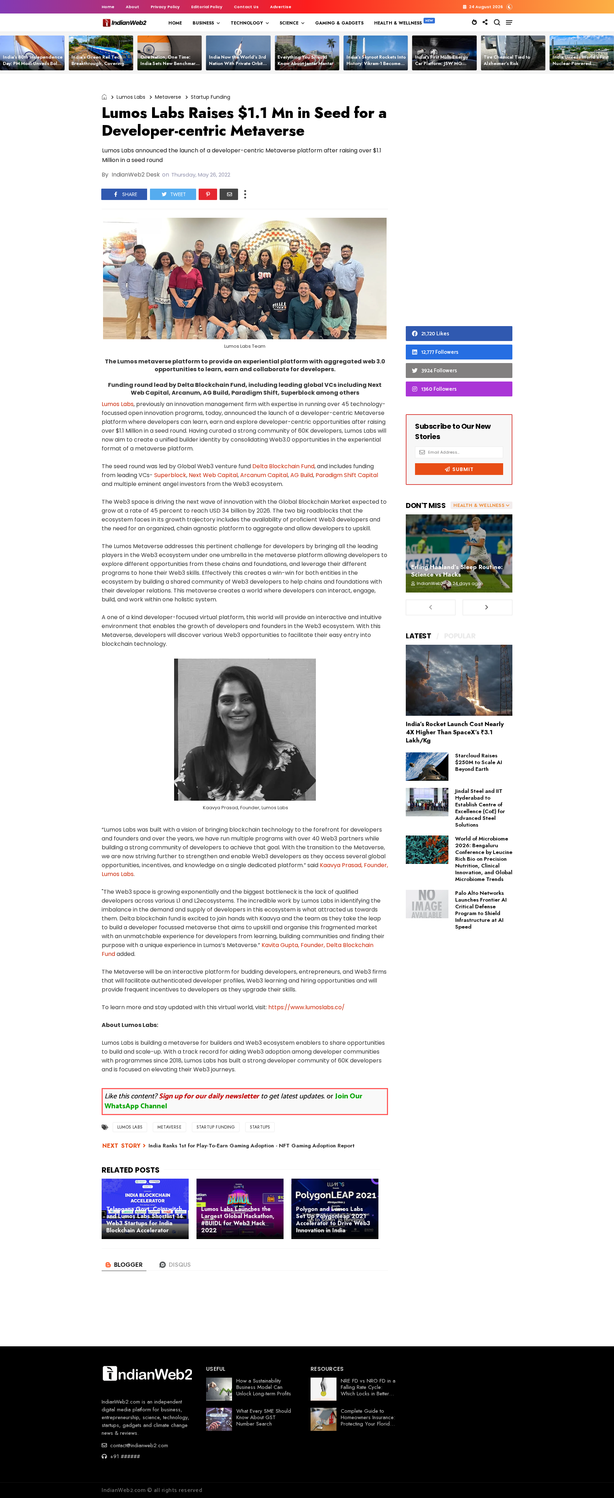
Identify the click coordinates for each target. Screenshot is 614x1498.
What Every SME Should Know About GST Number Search (263, 1417)
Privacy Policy (165, 7)
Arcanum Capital (264, 475)
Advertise (280, 7)
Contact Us (246, 7)
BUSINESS (203, 23)
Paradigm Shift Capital (347, 475)
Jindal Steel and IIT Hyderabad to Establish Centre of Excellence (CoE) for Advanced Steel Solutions (480, 808)
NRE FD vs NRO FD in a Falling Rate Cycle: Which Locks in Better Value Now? (368, 1390)
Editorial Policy (206, 7)
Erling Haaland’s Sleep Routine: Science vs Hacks (457, 571)
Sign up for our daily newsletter (209, 1096)
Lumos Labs (131, 97)
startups (260, 1127)
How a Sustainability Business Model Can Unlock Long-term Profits (263, 1387)
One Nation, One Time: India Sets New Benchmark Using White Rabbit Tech (169, 63)
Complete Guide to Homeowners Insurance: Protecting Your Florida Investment (368, 1420)
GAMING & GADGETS (339, 23)
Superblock (170, 475)
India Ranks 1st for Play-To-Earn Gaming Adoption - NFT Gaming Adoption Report (252, 1146)
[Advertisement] (459, 201)
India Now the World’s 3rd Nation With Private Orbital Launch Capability (237, 63)
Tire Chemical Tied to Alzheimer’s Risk (507, 60)
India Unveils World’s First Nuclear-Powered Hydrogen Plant (581, 63)
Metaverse (168, 97)
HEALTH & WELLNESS (398, 23)
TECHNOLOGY (247, 23)
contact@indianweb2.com (138, 1445)
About (132, 7)
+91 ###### (124, 1456)
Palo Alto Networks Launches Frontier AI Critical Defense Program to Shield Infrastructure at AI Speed (481, 910)
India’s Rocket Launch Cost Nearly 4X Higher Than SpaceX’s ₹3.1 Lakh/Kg (455, 732)
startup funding (210, 97)
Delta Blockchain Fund (283, 466)
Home (108, 7)
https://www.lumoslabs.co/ (306, 1007)
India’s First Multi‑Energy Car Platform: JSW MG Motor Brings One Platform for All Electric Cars (443, 67)
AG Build (301, 475)
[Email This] (229, 194)
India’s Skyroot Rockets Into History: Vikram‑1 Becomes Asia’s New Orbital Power (376, 63)
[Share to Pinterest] (208, 194)
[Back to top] (596, 1481)
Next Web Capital (213, 475)
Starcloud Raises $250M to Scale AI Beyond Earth (478, 762)
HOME (175, 23)
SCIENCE (289, 23)
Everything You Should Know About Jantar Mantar (305, 60)
